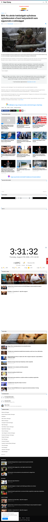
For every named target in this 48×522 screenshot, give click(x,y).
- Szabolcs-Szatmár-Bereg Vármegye (8, 443)
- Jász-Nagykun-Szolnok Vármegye (8, 432)
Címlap (19, 517)
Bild (5, 13)
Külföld (8, 107)
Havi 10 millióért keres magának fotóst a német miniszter (7, 141)
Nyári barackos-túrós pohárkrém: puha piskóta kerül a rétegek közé (21, 472)
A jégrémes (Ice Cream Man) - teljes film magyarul (18, 499)
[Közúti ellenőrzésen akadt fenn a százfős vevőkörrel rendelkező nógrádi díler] (4, 379)
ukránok (11, 107)
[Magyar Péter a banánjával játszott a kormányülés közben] (4, 347)
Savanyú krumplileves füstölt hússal (15, 372)
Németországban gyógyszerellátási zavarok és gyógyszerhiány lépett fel (8, 155)
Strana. (21, 99)
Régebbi (44, 191)
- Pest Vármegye (4, 439)
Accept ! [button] (5, 518)
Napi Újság (7, 2)
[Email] (22, 111)
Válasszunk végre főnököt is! (13, 480)
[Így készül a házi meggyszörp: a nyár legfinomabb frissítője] (4, 468)
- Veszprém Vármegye (5, 449)
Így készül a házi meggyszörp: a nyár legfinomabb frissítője (19, 467)
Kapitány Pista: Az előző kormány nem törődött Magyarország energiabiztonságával (24, 286)
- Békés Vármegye (4, 420)
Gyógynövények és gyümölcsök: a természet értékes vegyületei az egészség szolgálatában (26, 491)
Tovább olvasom (5, 516)
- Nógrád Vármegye (5, 437)
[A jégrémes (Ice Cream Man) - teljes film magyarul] (4, 501)
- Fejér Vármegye (4, 424)
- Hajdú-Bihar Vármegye (5, 428)
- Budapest (3, 416)
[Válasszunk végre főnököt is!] (4, 482)
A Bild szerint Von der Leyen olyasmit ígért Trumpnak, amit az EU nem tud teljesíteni (23, 155)
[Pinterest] (20, 111)
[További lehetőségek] (25, 111)
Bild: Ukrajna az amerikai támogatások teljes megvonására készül (23, 169)
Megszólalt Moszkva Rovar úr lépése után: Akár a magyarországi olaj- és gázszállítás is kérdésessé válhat (25, 357)
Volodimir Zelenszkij (17, 107)
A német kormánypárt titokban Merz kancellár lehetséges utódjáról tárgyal (39, 126)
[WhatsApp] (18, 111)
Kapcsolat (28, 517)
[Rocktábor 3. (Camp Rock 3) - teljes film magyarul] (4, 293)
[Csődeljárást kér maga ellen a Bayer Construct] (4, 384)
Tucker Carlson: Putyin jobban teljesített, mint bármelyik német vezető (39, 155)
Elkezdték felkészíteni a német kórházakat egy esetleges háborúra (40, 169)
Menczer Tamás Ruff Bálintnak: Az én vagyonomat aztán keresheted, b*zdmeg (23, 387)
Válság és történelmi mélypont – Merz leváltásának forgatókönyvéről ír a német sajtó (23, 126)
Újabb (3, 191)
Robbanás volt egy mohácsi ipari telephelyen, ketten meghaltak (20, 361)
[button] (1, 2)
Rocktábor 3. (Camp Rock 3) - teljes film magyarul (18, 291)
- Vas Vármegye (4, 447)
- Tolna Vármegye (4, 445)
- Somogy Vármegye (5, 441)
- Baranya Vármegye (5, 412)
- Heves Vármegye (4, 430)
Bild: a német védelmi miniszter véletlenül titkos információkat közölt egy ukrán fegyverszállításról (7, 127)
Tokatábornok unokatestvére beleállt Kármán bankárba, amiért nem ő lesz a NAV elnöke (25, 351)
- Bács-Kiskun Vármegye (6, 418)
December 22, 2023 (31, 81)
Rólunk (23, 517)
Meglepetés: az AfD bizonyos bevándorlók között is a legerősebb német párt (24, 141)
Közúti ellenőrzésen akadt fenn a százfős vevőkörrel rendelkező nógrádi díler (23, 377)
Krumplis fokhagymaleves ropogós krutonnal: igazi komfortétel (20, 461)
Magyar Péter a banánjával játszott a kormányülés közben (19, 346)
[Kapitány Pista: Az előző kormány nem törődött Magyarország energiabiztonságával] (4, 288)
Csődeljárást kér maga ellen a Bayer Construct (17, 382)
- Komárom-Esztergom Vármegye (7, 435)
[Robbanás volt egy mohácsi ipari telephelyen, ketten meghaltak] (4, 363)
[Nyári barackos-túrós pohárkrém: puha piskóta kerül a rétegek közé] (4, 474)
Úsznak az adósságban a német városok (39, 141)
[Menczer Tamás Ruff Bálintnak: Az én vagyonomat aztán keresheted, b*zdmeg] (4, 389)
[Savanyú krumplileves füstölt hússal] (4, 374)
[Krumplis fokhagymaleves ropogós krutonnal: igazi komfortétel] (4, 463)
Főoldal (2, 13)
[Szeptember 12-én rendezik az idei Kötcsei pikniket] (4, 368)
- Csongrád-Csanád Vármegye (7, 422)
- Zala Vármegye (4, 451)
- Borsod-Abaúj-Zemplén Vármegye (8, 414)
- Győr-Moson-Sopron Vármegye (7, 426)
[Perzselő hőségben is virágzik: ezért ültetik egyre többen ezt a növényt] (4, 487)
